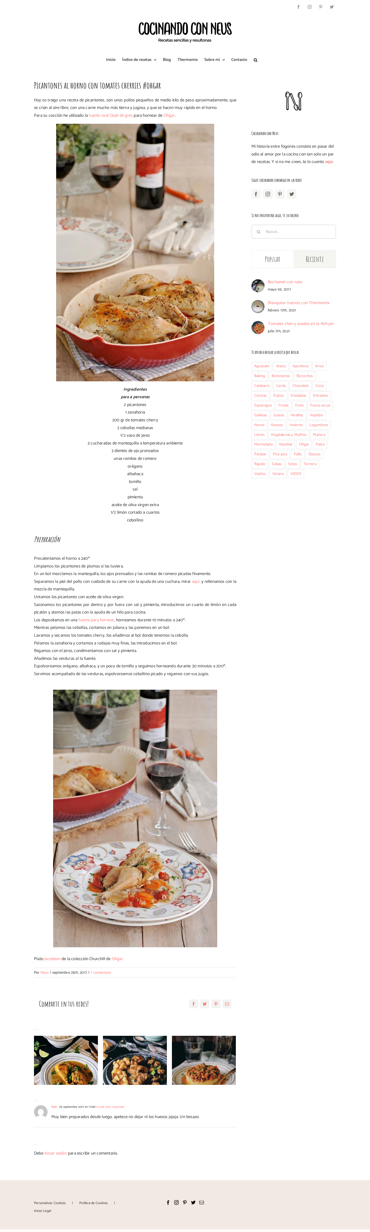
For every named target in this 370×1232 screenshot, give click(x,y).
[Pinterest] (279, 193)
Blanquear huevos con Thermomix (299, 302)
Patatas (260, 454)
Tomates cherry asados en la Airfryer (301, 323)
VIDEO (295, 474)
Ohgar (169, 115)
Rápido (259, 464)
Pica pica (280, 454)
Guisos (279, 415)
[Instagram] (267, 193)
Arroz (319, 366)
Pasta (320, 444)
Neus (45, 972)
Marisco (319, 435)
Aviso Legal (42, 1211)
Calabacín (262, 386)
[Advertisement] (293, 525)
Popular (273, 259)
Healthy (297, 415)
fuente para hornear (96, 620)
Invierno (296, 425)
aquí (329, 161)
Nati (54, 1106)
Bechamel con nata (285, 281)
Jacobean (52, 958)
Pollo (298, 454)
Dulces (278, 395)
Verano (278, 474)
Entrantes (320, 395)
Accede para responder (110, 1106)
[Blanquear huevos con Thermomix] (258, 303)
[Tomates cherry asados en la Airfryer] (258, 324)
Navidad (285, 444)
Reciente (315, 259)
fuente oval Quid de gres (111, 115)
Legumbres (318, 425)
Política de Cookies (93, 1203)
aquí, (196, 581)
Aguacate (262, 366)
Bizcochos (305, 376)
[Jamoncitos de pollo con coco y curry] (66, 1060)
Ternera (310, 464)
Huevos (277, 425)
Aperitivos (300, 366)
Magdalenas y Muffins (288, 435)
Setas (292, 464)
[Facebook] (256, 193)
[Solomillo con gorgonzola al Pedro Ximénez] (135, 1060)
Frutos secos (320, 405)
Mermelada (263, 444)
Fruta (299, 405)
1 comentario (101, 972)
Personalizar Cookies (50, 1203)
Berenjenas (281, 376)
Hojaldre (316, 415)
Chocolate (300, 386)
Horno (259, 425)
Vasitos (260, 474)
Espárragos (263, 405)
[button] (255, 59)
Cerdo (281, 386)
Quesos (314, 454)
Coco (319, 386)
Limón (259, 435)
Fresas (283, 405)
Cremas (260, 395)
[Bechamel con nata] (258, 282)
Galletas (260, 415)
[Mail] (201, 1202)
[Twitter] (291, 193)
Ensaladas (298, 395)
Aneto (281, 366)
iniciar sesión (56, 1153)
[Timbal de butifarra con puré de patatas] (204, 1060)
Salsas (276, 464)
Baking (259, 376)
